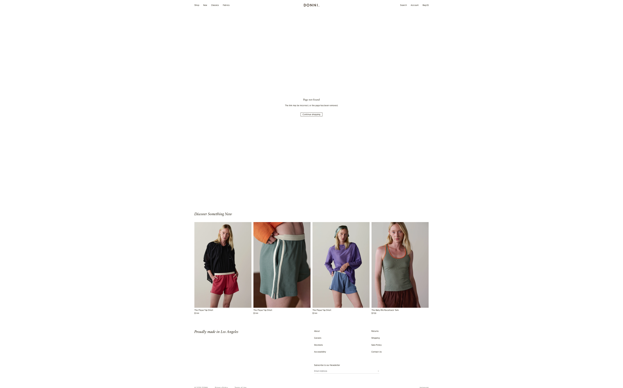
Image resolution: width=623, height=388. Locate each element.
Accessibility (320, 352)
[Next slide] (247, 264)
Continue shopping (311, 114)
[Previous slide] (198, 264)
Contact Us (376, 352)
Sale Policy (376, 345)
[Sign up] (378, 371)
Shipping (375, 338)
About (317, 331)
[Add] (248, 305)
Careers (317, 338)
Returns (375, 331)
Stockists (318, 345)
